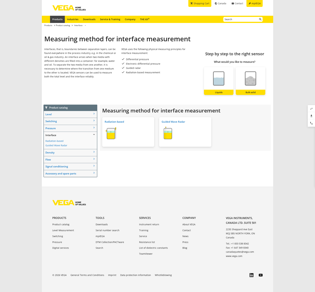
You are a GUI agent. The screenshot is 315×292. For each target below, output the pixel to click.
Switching (51, 121)
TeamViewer (146, 253)
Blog (184, 247)
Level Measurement (63, 230)
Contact (186, 230)
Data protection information (135, 275)
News (185, 236)
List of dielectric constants (153, 247)
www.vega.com (234, 256)
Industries (72, 19)
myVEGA (100, 236)
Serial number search (107, 230)
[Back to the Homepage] (69, 202)
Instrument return (149, 224)
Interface (50, 135)
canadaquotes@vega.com (240, 251)
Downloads (89, 19)
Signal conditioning (56, 166)
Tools (100, 218)
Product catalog (60, 224)
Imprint (112, 275)
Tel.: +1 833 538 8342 (237, 243)
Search (99, 247)
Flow (48, 159)
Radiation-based (54, 140)
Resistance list (147, 242)
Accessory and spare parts (60, 173)
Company (130, 19)
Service (143, 236)
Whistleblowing (163, 275)
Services (145, 218)
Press (185, 242)
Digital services (60, 247)
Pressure (50, 128)
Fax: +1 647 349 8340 (237, 247)
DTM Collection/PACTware (110, 242)
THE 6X (144, 19)
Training (143, 230)
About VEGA (188, 224)
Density (49, 152)
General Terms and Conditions (87, 275)
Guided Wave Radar (56, 145)
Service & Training (110, 19)
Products (57, 19)
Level (48, 114)
